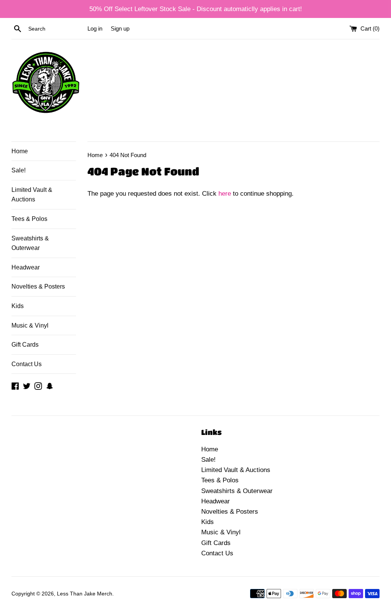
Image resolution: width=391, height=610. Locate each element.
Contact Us (26, 364)
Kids (17, 306)
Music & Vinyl (29, 325)
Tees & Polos (29, 219)
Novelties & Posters (38, 286)
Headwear (25, 267)
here (224, 193)
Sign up (120, 28)
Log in (94, 28)
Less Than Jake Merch (84, 594)
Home (19, 151)
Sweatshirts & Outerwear (30, 243)
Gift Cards (25, 344)
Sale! (18, 170)
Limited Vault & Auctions (31, 195)
